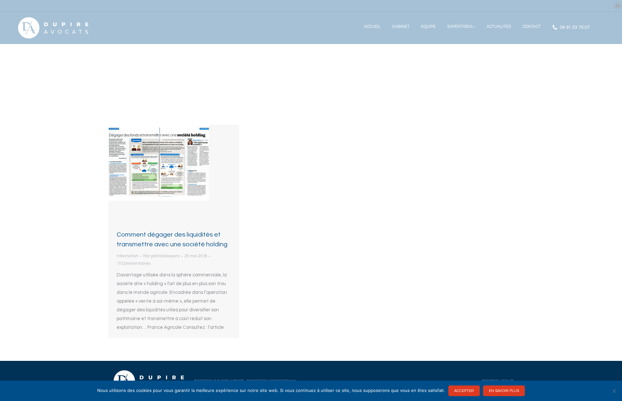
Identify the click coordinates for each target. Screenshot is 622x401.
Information (127, 256)
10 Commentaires (133, 263)
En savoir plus (504, 391)
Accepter (464, 391)
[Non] (614, 391)
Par (161, 256)
